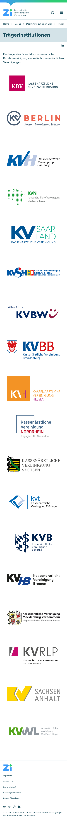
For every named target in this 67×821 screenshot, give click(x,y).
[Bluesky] (9, 807)
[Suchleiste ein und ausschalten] (52, 13)
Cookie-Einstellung (11, 798)
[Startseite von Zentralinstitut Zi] (17, 12)
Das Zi (18, 24)
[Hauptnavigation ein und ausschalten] (61, 13)
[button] (62, 45)
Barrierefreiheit (9, 787)
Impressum (7, 776)
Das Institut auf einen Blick (39, 24)
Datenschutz (8, 781)
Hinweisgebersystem (12, 793)
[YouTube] (4, 807)
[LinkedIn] (19, 807)
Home (6, 24)
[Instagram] (14, 807)
